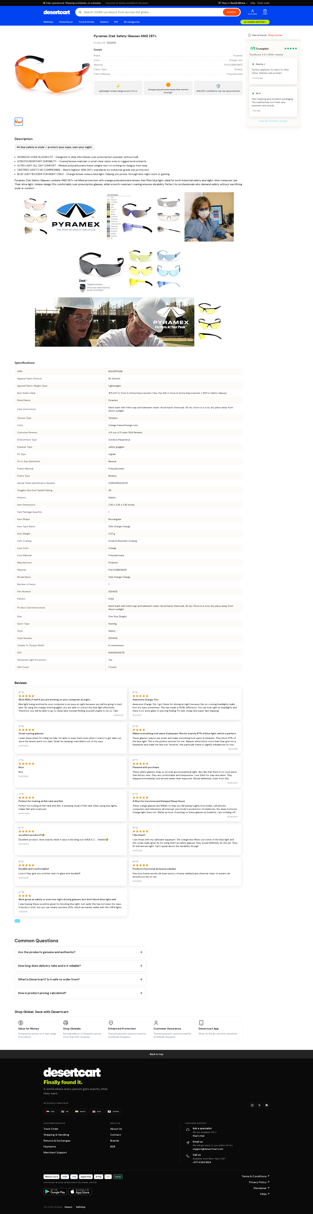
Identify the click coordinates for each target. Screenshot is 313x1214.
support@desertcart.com (208, 1148)
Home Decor (66, 22)
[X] (259, 1105)
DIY (116, 22)
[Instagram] (252, 1105)
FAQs (265, 1194)
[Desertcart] (57, 12)
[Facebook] (267, 1105)
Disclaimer (262, 1188)
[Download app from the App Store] (80, 1191)
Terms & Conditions (256, 1176)
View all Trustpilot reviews (273, 120)
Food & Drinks (86, 22)
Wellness (48, 22)
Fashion (104, 22)
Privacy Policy (259, 1182)
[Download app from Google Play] (55, 1191)
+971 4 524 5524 (202, 1162)
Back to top (156, 1054)
